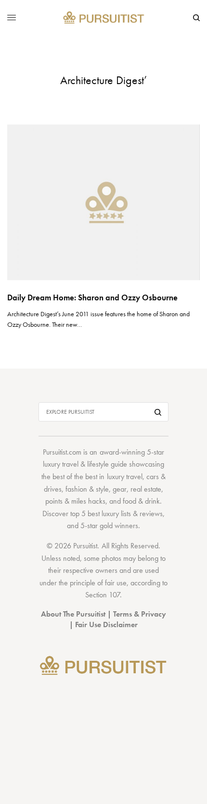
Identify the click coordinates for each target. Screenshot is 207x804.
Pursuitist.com (62, 452)
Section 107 (102, 595)
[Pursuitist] (103, 18)
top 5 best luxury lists (100, 513)
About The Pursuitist (73, 614)
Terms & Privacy (139, 614)
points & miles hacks (75, 501)
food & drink (141, 501)
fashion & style (87, 489)
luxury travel (124, 476)
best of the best (74, 476)
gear (120, 489)
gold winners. (120, 525)
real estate (145, 489)
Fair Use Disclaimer (106, 624)
